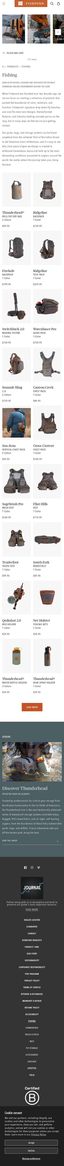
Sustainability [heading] (32, 960)
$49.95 (6, 225)
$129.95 (6, 342)
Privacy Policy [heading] (32, 980)
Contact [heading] (32, 933)
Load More (32, 707)
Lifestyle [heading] (32, 1068)
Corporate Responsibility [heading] (32, 967)
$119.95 (37, 517)
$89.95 (37, 400)
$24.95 (37, 634)
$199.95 (6, 284)
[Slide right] (58, 32)
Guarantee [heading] (31, 926)
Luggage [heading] (32, 1061)
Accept (31, 1142)
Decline (31, 1150)
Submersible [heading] (32, 1027)
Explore (6, 736)
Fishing (26, 66)
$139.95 (37, 225)
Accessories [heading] (32, 1054)
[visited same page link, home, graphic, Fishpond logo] (31, 3)
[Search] (52, 3)
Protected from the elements (16, 794)
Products (12, 66)
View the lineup (9, 841)
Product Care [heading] (32, 947)
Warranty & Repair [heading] (32, 1001)
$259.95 (37, 284)
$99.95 (6, 575)
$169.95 (37, 459)
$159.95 (37, 342)
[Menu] (3, 3)
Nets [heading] (32, 1041)
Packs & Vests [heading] (32, 1034)
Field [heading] (32, 1075)
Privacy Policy (38, 1134)
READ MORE (32, 909)
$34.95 (6, 692)
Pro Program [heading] (32, 974)
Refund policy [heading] (32, 1007)
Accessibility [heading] (32, 1014)
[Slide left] (13, 32)
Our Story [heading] (32, 953)
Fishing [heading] (32, 1021)
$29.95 (6, 634)
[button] (58, 3)
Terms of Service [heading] (32, 987)
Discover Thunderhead (24, 788)
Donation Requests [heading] (32, 940)
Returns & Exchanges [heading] (32, 994)
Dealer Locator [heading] (32, 920)
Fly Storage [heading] (32, 1048)
